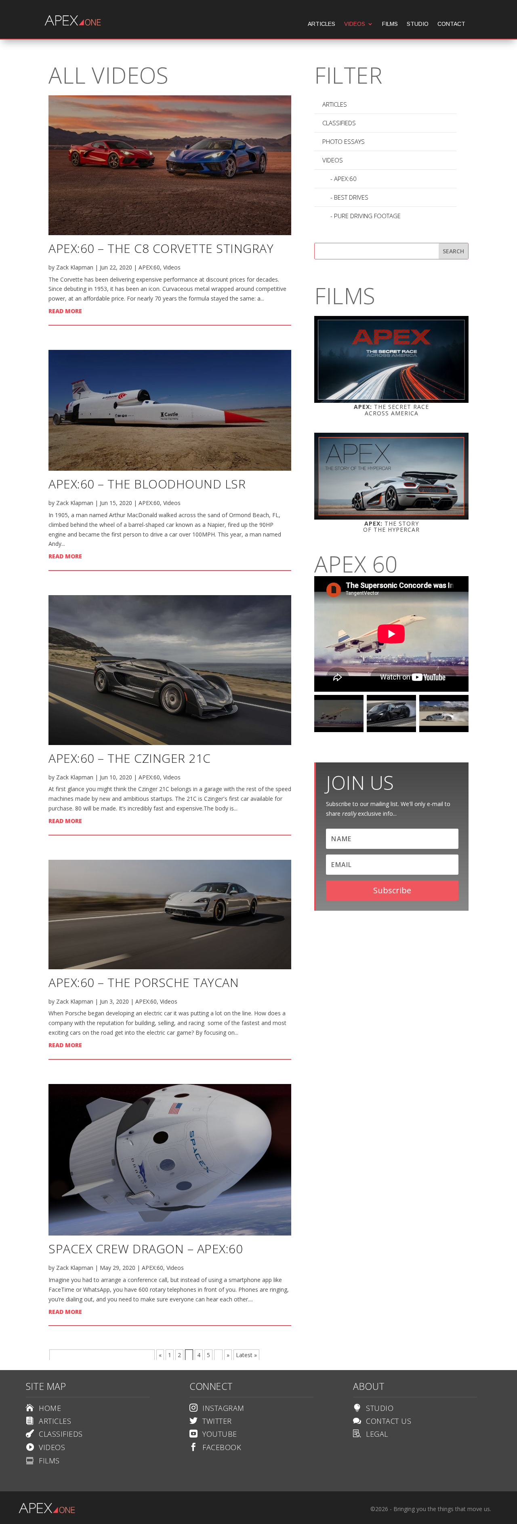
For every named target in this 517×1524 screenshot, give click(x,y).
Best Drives (351, 197)
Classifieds (339, 123)
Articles (321, 24)
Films (390, 24)
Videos (354, 24)
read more (65, 311)
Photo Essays (343, 141)
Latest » (246, 1355)
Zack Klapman (74, 267)
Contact (451, 24)
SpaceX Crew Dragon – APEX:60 (145, 1248)
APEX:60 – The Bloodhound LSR (147, 484)
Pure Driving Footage (367, 216)
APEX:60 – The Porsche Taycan (143, 982)
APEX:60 (149, 267)
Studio (418, 24)
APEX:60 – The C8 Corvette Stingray (160, 248)
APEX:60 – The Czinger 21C (129, 758)
